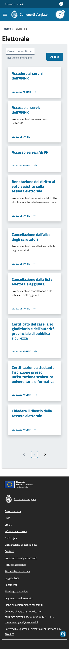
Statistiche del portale (17, 571)
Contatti (9, 551)
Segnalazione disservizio (18, 598)
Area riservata (13, 511)
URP (7, 518)
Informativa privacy (16, 531)
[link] (25, 92)
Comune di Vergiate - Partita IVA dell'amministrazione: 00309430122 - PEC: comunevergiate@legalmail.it (29, 616)
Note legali (11, 538)
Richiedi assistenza (15, 565)
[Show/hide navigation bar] (5, 14)
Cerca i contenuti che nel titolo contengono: (19, 54)
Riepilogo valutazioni (16, 591)
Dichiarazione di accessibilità (21, 545)
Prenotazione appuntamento (21, 558)
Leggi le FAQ (12, 578)
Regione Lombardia (14, 4)
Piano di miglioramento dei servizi (24, 605)
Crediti (8, 525)
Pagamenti (11, 585)
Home (7, 29)
